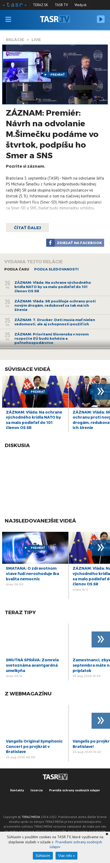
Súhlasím (43, 856)
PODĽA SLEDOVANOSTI (56, 269)
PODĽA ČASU (16, 269)
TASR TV (61, 5)
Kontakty (17, 790)
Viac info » (66, 856)
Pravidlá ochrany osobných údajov (74, 790)
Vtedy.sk (80, 5)
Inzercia (36, 790)
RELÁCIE (15, 39)
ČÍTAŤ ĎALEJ (27, 227)
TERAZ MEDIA (31, 817)
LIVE (36, 39)
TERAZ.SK (40, 5)
